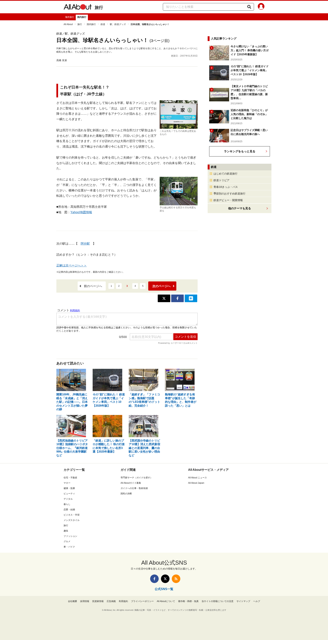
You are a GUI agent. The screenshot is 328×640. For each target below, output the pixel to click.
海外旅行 (69, 17)
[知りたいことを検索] (249, 7)
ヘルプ (256, 601)
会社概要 (72, 601)
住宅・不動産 (70, 477)
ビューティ (69, 493)
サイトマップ (243, 601)
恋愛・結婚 (69, 509)
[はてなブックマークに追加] (191, 298)
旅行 (99, 7)
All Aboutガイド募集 (131, 483)
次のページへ (161, 286)
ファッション (70, 536)
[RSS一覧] (176, 578)
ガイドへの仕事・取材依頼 (134, 488)
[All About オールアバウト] (78, 7)
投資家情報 (98, 601)
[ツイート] (164, 298)
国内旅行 (81, 17)
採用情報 (84, 601)
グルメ (67, 541)
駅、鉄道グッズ (118, 24)
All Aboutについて (166, 601)
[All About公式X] (165, 578)
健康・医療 (69, 488)
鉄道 (103, 24)
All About (68, 24)
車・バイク (69, 546)
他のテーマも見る (239, 208)
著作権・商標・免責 (188, 601)
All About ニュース (197, 477)
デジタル (68, 499)
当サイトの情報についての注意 (217, 601)
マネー (67, 483)
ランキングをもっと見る (239, 151)
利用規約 (123, 601)
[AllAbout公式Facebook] (154, 578)
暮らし (67, 504)
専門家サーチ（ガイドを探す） (136, 477)
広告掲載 (111, 601)
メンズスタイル (72, 520)
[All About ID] (261, 7)
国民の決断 (126, 493)
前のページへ (93, 286)
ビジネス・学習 (72, 515)
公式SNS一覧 (164, 589)
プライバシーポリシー (142, 601)
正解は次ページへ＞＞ (71, 265)
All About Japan (196, 483)
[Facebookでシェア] (177, 298)
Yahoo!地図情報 (81, 212)
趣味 (66, 530)
